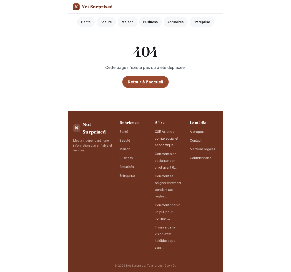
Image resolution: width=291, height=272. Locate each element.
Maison (127, 22)
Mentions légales (202, 149)
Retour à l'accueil (145, 82)
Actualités (176, 22)
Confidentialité (200, 158)
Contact (195, 140)
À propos (197, 132)
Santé (86, 22)
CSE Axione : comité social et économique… (166, 138)
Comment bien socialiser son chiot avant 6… (166, 160)
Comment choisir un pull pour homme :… (167, 211)
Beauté (106, 22)
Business (150, 22)
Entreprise (201, 22)
